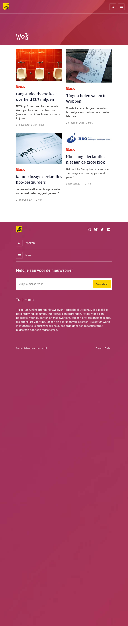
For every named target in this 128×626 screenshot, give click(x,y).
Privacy (99, 348)
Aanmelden (102, 284)
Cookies (108, 348)
